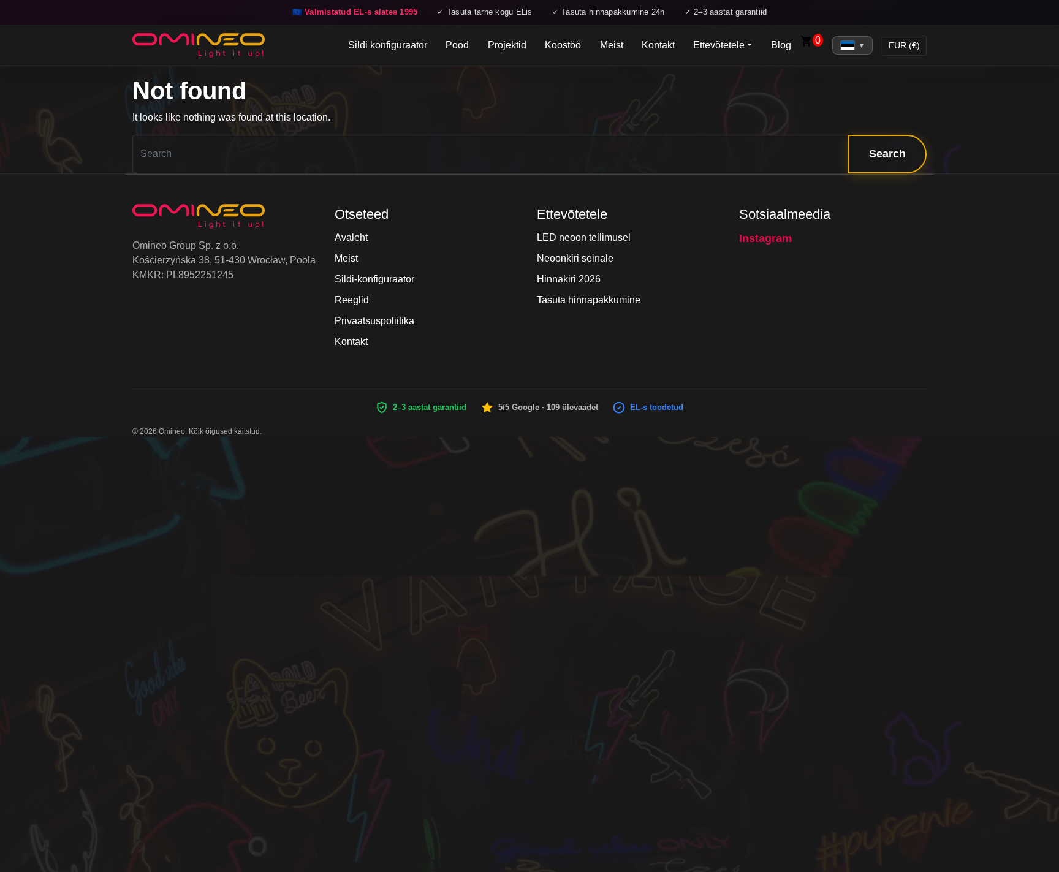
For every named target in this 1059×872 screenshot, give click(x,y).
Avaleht (351, 237)
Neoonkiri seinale (575, 258)
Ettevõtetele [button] (719, 45)
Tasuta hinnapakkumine (588, 300)
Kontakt (658, 45)
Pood (457, 45)
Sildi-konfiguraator (374, 279)
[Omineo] (198, 45)
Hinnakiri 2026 (569, 279)
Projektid (507, 45)
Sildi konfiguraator (387, 45)
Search (887, 154)
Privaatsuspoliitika (374, 321)
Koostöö (563, 45)
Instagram (765, 238)
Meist (611, 45)
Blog (781, 45)
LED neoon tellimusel (584, 237)
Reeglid (352, 300)
